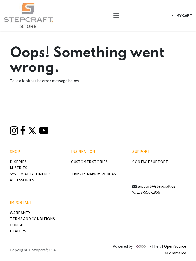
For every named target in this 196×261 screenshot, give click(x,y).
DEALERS (18, 230)
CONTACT (18, 224)
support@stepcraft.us (156, 186)
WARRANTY (20, 212)
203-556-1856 (148, 192)
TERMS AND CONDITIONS (32, 218)
